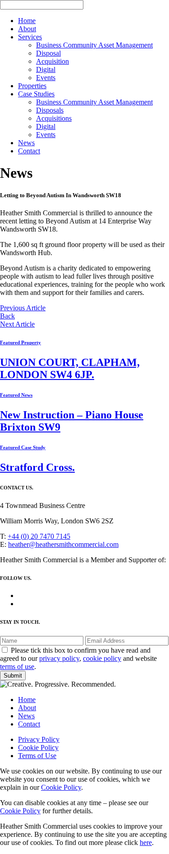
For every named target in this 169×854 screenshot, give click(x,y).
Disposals (50, 110)
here (146, 842)
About (27, 29)
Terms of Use (37, 755)
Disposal (48, 53)
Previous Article (23, 308)
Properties (32, 86)
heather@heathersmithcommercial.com (63, 544)
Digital (45, 69)
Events (45, 77)
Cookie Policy (38, 747)
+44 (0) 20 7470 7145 (39, 536)
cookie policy (102, 658)
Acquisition (52, 61)
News (26, 143)
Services (30, 37)
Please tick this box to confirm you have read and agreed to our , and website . (78, 658)
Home (27, 20)
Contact (29, 151)
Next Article (17, 324)
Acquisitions (54, 118)
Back (7, 316)
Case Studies (36, 94)
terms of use (17, 666)
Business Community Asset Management (94, 45)
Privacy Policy (38, 739)
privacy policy (59, 658)
